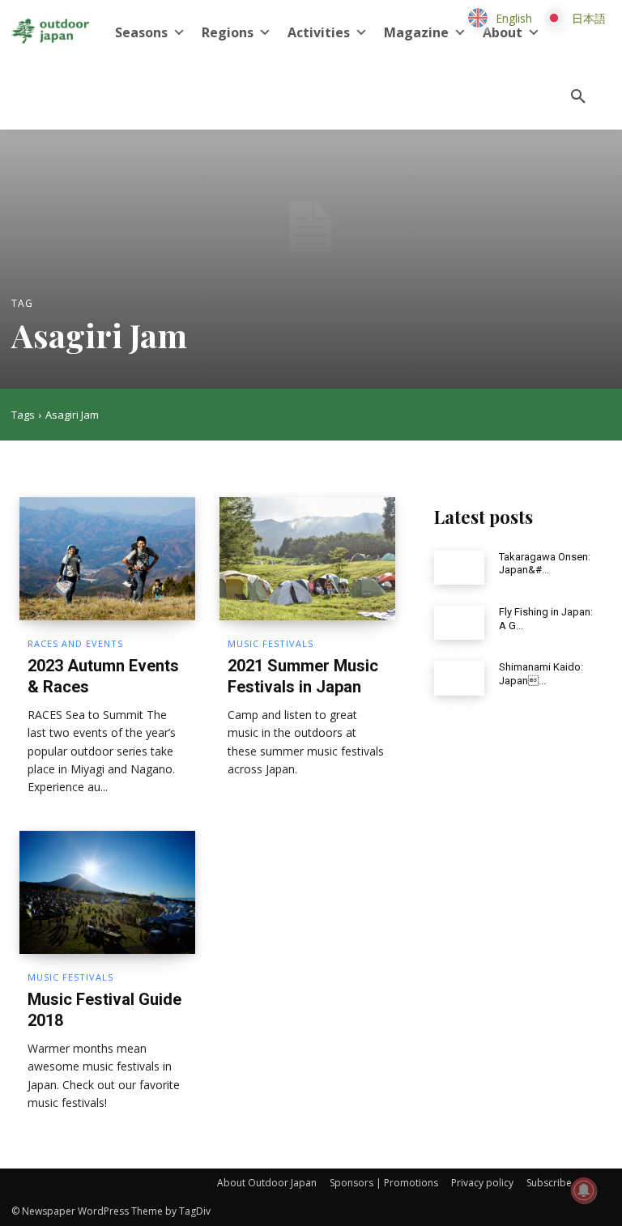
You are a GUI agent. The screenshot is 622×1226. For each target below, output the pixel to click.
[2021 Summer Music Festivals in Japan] (307, 558)
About (502, 32)
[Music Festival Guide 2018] (107, 892)
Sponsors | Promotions (384, 1183)
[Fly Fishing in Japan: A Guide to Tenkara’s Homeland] (459, 623)
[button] (578, 97)
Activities (319, 32)
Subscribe (549, 1183)
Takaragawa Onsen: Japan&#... (544, 564)
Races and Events (75, 643)
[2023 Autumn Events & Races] (107, 558)
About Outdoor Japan (267, 1183)
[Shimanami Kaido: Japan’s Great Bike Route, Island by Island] (459, 678)
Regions (227, 32)
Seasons (141, 32)
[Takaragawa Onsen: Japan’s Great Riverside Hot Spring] (459, 568)
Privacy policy (482, 1183)
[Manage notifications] (584, 1190)
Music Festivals (270, 643)
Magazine (416, 32)
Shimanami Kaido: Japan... (541, 674)
